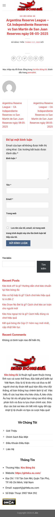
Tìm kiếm (6, 258)
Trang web (11, 213)
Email (9, 199)
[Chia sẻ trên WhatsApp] (13, 58)
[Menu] (4, 5)
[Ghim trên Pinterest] (35, 58)
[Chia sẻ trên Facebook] (19, 58)
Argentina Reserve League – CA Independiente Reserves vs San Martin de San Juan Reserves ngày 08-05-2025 (13, 115)
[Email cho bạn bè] (30, 58)
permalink (31, 72)
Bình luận (11, 158)
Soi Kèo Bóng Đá (27, 16)
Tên (8, 185)
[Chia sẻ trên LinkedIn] (41, 58)
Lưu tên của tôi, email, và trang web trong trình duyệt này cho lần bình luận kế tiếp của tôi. (26, 233)
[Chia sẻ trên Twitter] (24, 58)
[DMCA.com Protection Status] (9, 501)
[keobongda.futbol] (29, 5)
